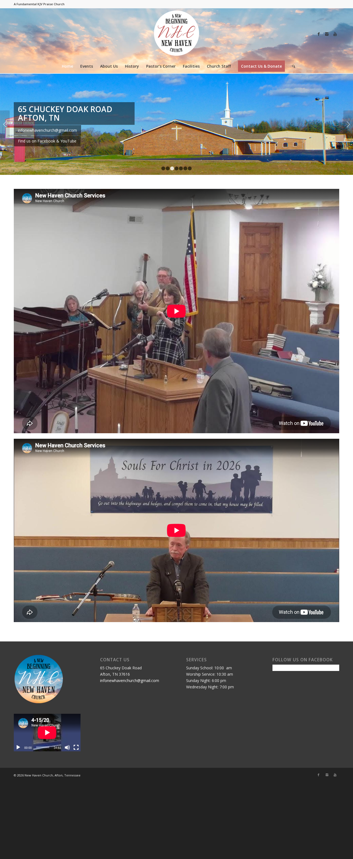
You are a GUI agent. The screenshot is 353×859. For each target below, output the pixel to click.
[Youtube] (335, 34)
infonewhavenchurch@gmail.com (129, 727)
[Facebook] (318, 34)
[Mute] (67, 794)
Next (348, 148)
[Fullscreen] (76, 794)
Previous (5, 148)
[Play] (18, 794)
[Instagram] (327, 34)
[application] (47, 780)
